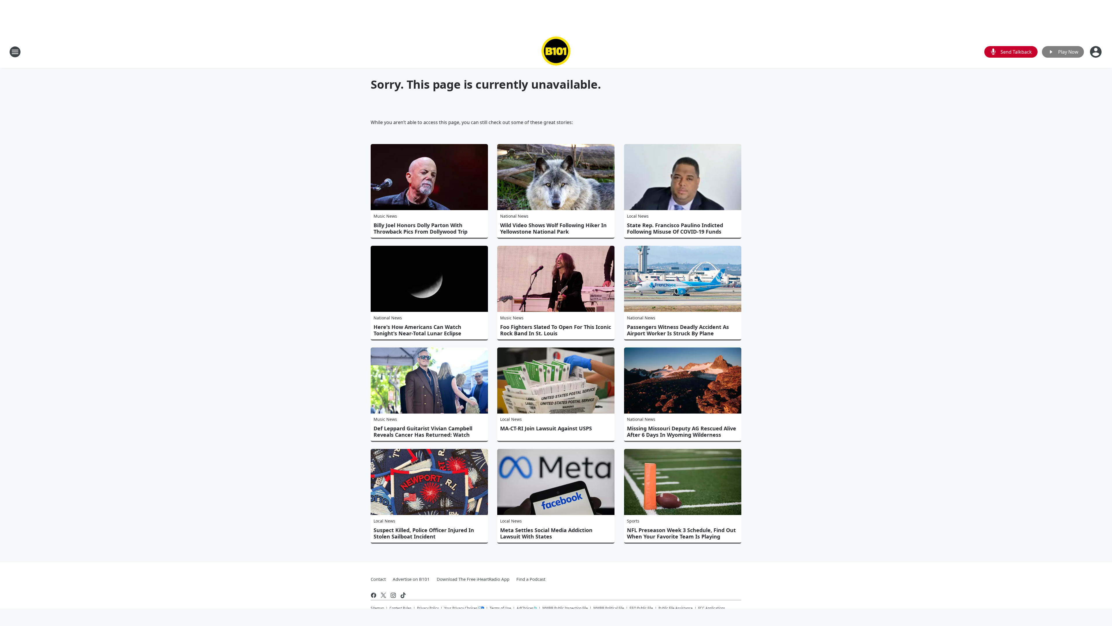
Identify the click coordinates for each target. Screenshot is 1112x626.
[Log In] (1096, 52)
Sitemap (377, 608)
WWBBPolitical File (608, 608)
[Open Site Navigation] (15, 52)
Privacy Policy (428, 608)
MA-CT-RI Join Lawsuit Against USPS (546, 428)
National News (514, 216)
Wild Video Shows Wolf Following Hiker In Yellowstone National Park (553, 228)
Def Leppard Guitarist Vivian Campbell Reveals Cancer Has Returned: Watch (423, 431)
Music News (385, 216)
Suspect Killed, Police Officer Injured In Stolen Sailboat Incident (424, 533)
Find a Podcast (530, 579)
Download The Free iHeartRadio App (473, 579)
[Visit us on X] (383, 595)
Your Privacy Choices (461, 608)
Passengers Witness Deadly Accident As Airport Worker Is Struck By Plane (678, 330)
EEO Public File (641, 608)
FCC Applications (711, 608)
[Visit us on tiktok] (403, 595)
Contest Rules (400, 608)
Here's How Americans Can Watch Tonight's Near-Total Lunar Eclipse (417, 330)
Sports (633, 521)
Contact (378, 579)
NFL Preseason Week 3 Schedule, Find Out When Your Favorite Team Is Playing (681, 533)
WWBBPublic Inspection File (565, 608)
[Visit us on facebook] (373, 595)
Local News (638, 216)
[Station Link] (556, 52)
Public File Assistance (676, 608)
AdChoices (525, 608)
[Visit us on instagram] (393, 595)
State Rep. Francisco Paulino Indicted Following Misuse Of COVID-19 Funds (675, 228)
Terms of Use (500, 608)
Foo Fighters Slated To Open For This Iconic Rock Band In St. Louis (555, 330)
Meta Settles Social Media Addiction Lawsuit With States (546, 533)
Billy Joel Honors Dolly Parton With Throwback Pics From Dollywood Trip (420, 228)
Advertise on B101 (411, 579)
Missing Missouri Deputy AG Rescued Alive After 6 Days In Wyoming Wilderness (681, 431)
